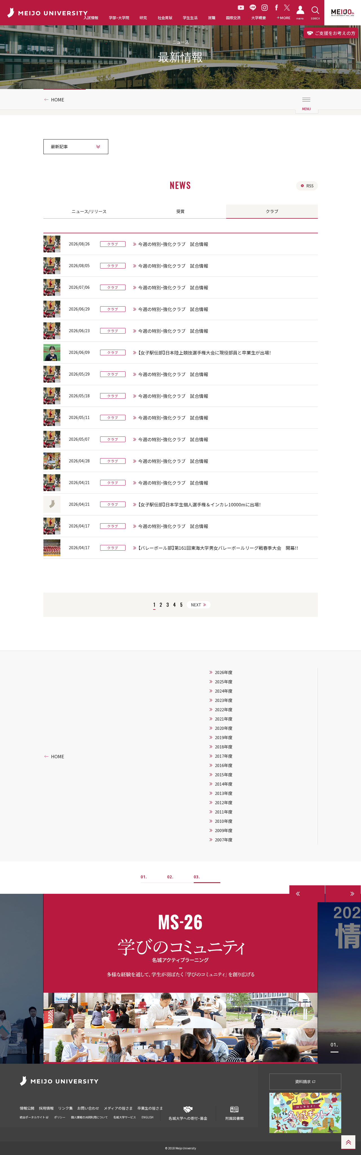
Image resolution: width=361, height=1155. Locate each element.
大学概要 (258, 17)
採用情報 (46, 1108)
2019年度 (223, 737)
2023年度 (223, 700)
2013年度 (223, 793)
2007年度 (223, 840)
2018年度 (223, 747)
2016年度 (223, 765)
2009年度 (223, 830)
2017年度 (223, 756)
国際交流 (233, 17)
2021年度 (223, 719)
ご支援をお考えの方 (334, 33)
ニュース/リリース (89, 211)
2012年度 (223, 802)
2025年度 (223, 682)
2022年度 (223, 709)
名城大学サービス (124, 1117)
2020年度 (223, 728)
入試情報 (90, 17)
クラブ (272, 211)
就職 (211, 17)
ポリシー (59, 1117)
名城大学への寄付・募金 (188, 1118)
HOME (57, 99)
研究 (143, 17)
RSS (310, 186)
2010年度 (223, 821)
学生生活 (190, 17)
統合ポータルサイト (33, 1117)
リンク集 (65, 1108)
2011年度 (223, 812)
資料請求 (303, 1081)
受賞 (180, 211)
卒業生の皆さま (150, 1108)
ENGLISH (147, 1117)
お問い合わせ (88, 1108)
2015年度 (223, 775)
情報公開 (27, 1108)
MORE (285, 17)
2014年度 (223, 784)
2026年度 (223, 672)
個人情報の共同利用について (89, 1117)
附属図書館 (234, 1118)
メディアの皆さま (118, 1108)
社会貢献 (165, 17)
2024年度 (223, 691)
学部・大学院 (119, 17)
